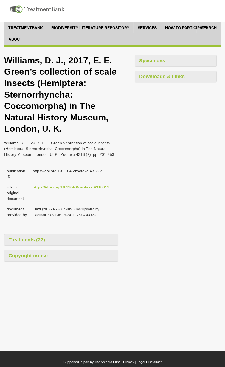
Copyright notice (28, 255)
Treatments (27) (27, 239)
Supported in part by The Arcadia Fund (92, 362)
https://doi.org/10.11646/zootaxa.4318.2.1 (71, 187)
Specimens (152, 60)
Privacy (128, 362)
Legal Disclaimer (149, 362)
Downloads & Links (162, 76)
